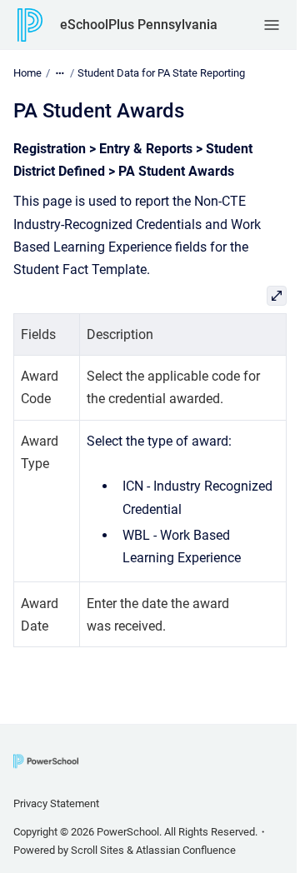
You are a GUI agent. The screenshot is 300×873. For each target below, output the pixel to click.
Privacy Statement (56, 803)
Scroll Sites (97, 850)
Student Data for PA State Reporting (161, 73)
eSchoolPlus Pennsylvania (139, 24)
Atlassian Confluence (186, 850)
